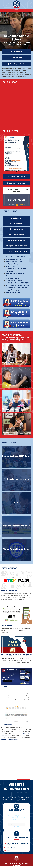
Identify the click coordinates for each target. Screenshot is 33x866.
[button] (5, 153)
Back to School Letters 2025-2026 (17, 283)
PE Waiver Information (13, 264)
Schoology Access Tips (13, 259)
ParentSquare (7, 625)
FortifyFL (5, 686)
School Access (7, 724)
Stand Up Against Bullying (14, 280)
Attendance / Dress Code (14, 261)
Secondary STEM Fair (9, 590)
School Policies (11, 266)
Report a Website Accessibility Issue (17, 818)
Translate (19, 826)
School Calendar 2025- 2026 (15, 257)
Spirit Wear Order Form (13, 278)
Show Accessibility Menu (14, 816)
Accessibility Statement (14, 820)
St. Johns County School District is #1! (16, 655)
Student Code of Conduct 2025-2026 (18, 285)
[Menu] (16, 10)
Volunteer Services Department (9, 739)
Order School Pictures (13, 292)
